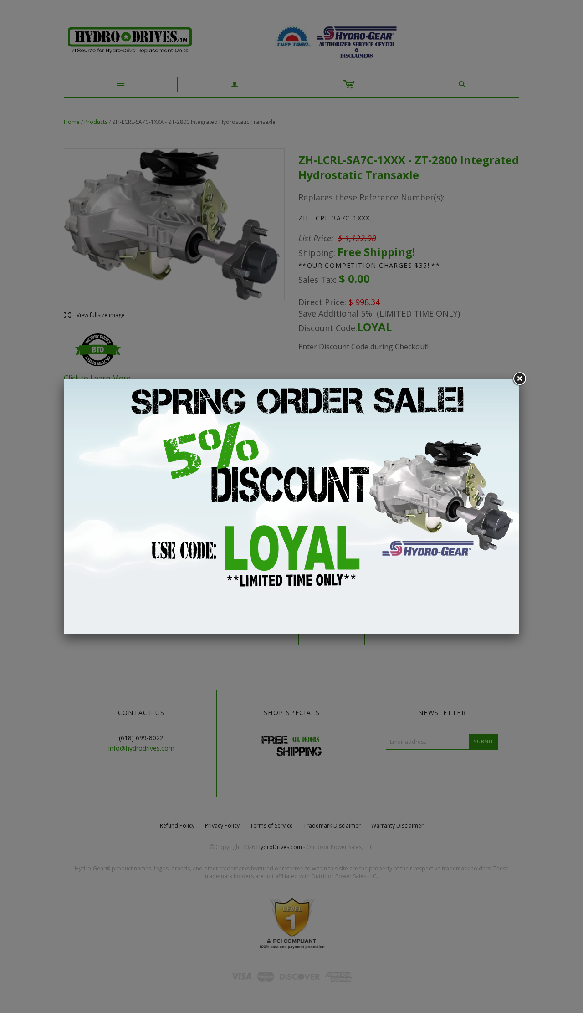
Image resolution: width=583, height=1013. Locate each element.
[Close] (519, 379)
